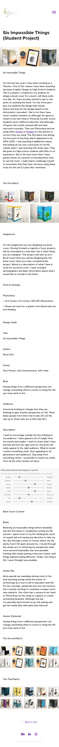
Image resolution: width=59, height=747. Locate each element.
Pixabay (30, 132)
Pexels (19, 132)
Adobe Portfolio (35, 741)
